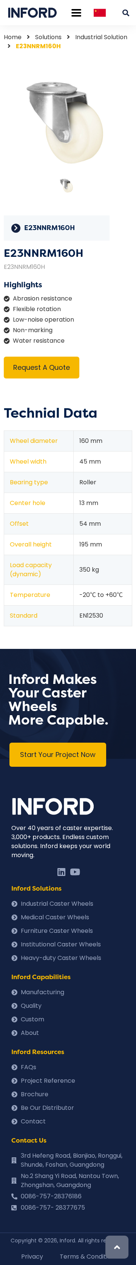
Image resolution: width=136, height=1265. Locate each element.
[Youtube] (74, 871)
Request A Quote (41, 367)
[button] (57, 755)
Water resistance (39, 340)
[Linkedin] (61, 871)
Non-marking (33, 330)
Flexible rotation (37, 309)
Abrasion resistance (42, 298)
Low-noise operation (43, 319)
